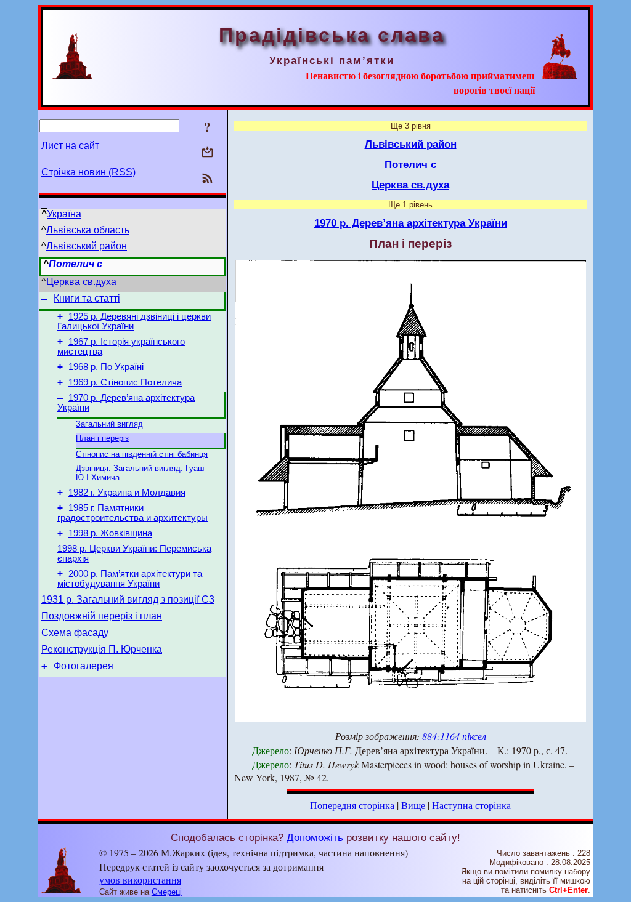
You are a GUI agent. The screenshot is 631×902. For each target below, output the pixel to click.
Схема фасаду (74, 632)
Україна (64, 214)
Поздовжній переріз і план (101, 616)
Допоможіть (315, 837)
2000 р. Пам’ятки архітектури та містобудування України (129, 579)
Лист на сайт (70, 145)
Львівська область (87, 230)
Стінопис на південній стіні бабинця (142, 454)
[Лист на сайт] (207, 153)
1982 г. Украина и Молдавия (126, 492)
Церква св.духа (81, 281)
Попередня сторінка (352, 805)
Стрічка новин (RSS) (88, 172)
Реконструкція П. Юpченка (101, 649)
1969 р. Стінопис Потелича (125, 382)
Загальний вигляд (109, 424)
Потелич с (75, 264)
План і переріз (102, 438)
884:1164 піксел (454, 736)
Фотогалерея (83, 666)
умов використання (140, 879)
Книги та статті (87, 298)
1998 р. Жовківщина (110, 533)
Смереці (167, 891)
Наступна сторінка (471, 805)
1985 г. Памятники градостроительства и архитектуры (132, 513)
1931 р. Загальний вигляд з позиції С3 (127, 599)
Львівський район (86, 246)
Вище (413, 805)
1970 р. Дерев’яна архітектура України (410, 223)
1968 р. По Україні (106, 367)
